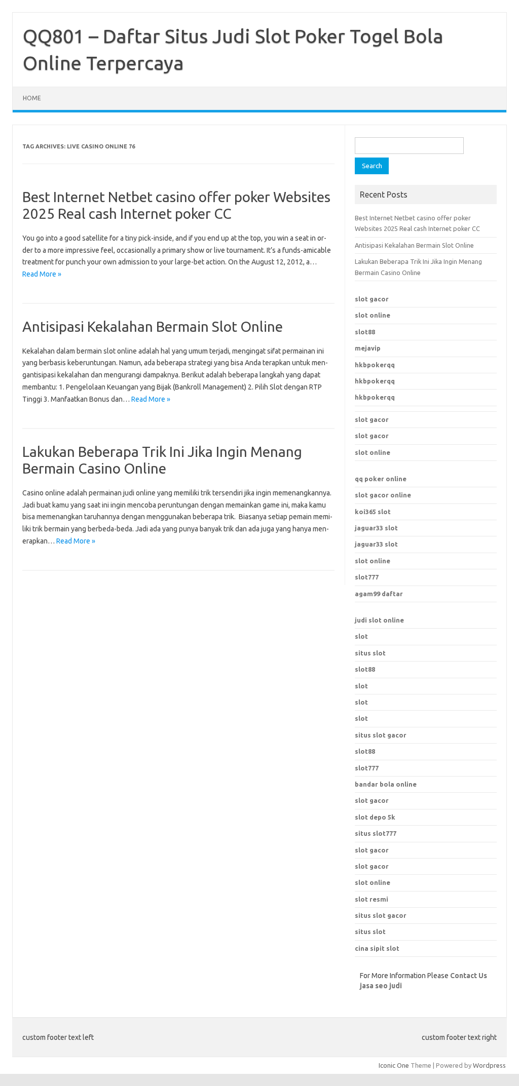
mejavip (368, 348)
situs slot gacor (380, 915)
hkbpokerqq (375, 364)
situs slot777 (375, 833)
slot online (372, 315)
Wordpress (489, 1065)
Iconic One (394, 1065)
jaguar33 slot (376, 527)
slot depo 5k (375, 817)
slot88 (365, 331)
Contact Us (468, 976)
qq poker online (380, 478)
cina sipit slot (377, 948)
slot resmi (371, 899)
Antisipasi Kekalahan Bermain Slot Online (152, 326)
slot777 (367, 576)
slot (361, 636)
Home (32, 98)
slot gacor (372, 298)
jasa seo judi (381, 986)
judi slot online (379, 620)
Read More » (41, 274)
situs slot (370, 652)
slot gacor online (383, 494)
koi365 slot (373, 511)
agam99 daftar (379, 593)
